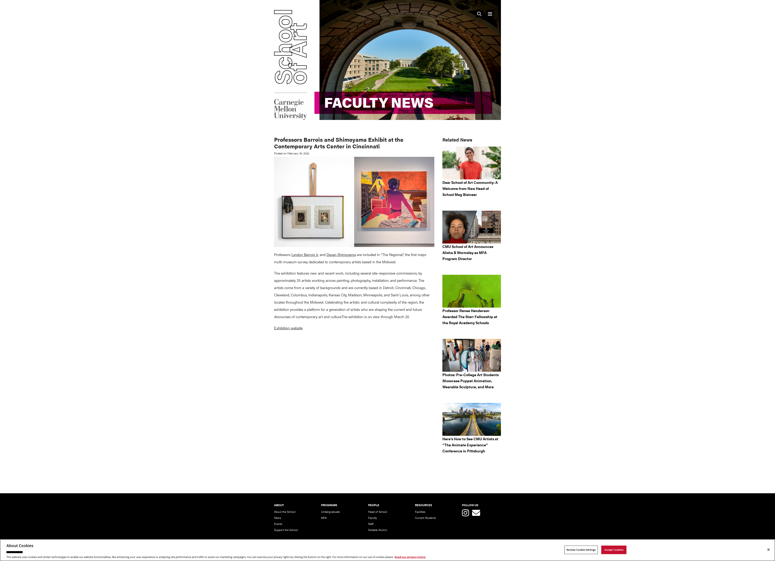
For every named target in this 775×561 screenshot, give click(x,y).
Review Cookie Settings (581, 549)
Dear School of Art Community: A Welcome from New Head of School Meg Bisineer (470, 188)
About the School (284, 512)
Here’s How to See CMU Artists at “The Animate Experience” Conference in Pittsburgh (470, 444)
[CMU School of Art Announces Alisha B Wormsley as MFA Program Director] (471, 227)
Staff (370, 524)
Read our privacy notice (410, 557)
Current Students (425, 518)
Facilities (420, 512)
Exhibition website (288, 327)
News (277, 518)
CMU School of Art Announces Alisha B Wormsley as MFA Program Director (467, 252)
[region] (387, 550)
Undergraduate (330, 512)
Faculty (372, 518)
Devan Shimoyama (341, 254)
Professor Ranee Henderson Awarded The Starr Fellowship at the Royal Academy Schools (469, 316)
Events (278, 524)
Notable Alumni (377, 530)
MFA (324, 518)
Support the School (286, 530)
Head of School (377, 512)
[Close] (768, 549)
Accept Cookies (613, 549)
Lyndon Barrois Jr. (305, 254)
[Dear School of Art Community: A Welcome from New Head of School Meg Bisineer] (471, 163)
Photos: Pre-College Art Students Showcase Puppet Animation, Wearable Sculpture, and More (470, 380)
